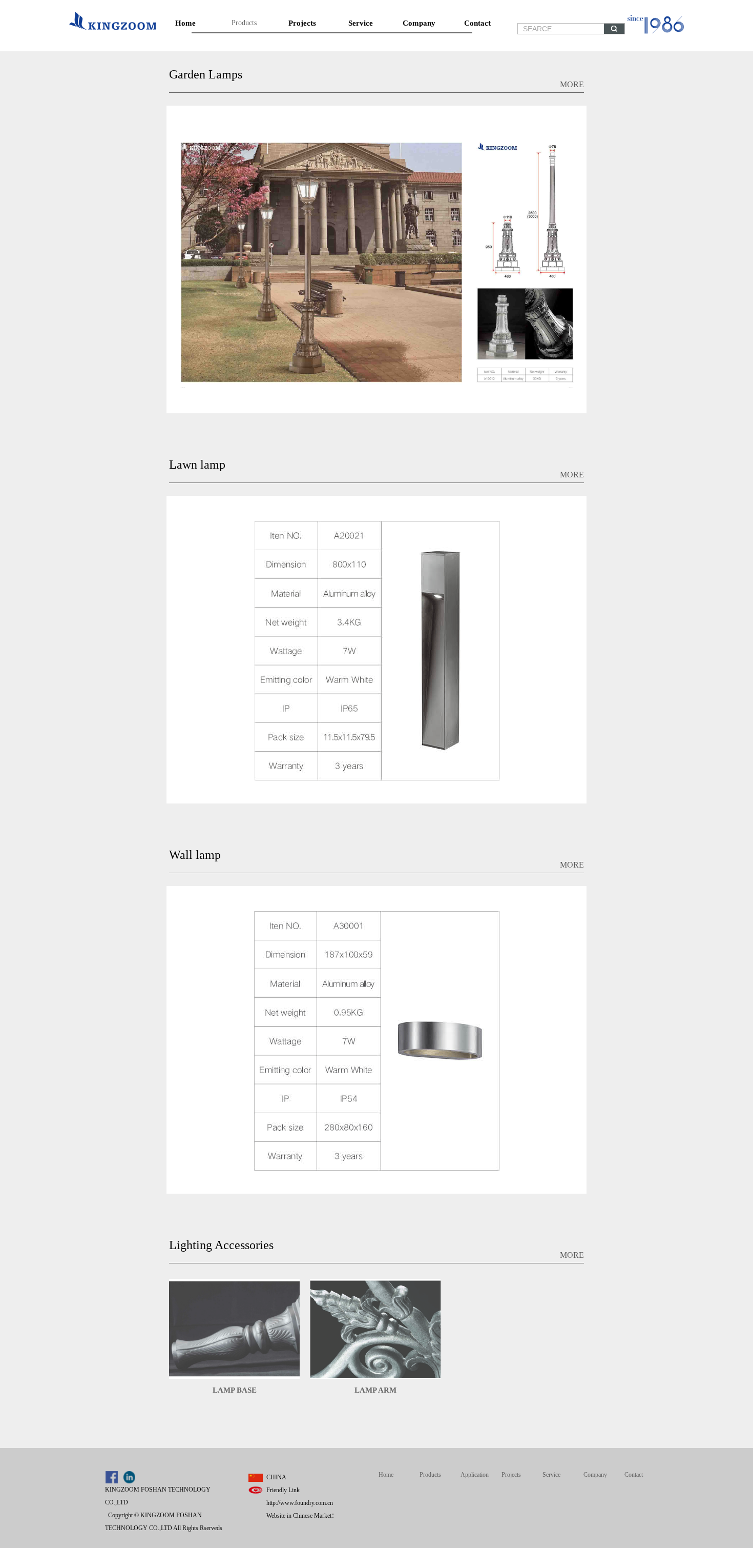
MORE (572, 84)
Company (419, 23)
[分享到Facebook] (111, 1477)
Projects (302, 23)
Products (244, 23)
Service (360, 23)
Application (475, 1474)
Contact (477, 23)
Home (185, 23)
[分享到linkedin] (129, 1477)
